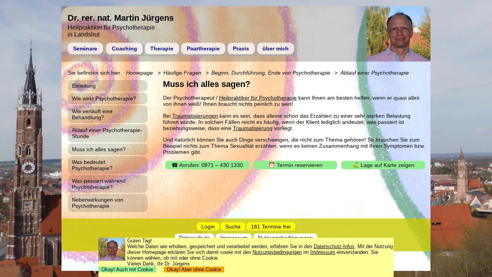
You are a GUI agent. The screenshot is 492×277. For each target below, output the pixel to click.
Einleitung (84, 86)
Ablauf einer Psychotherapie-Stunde (107, 133)
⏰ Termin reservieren (295, 165)
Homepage (139, 73)
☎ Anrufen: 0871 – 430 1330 (207, 165)
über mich (276, 48)
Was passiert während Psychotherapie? (99, 184)
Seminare (85, 48)
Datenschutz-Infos (334, 246)
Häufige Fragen (182, 73)
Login (208, 226)
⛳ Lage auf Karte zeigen (383, 165)
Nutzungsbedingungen (277, 252)
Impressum (322, 252)
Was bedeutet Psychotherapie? (92, 165)
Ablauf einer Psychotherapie (375, 73)
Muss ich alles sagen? (99, 149)
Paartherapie (203, 48)
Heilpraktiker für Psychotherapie (258, 98)
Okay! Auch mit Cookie (127, 269)
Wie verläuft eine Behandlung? (92, 114)
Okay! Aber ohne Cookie (194, 269)
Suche (233, 226)
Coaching (124, 48)
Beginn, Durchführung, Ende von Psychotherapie (270, 73)
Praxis (241, 48)
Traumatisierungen (195, 116)
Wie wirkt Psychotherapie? (104, 98)
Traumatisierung (253, 128)
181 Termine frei (271, 226)
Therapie (161, 48)
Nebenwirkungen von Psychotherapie (97, 203)
